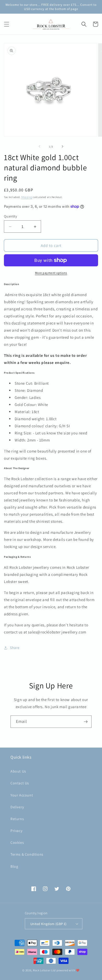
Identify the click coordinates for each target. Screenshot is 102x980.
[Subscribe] (85, 721)
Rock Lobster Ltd (44, 970)
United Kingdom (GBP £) (48, 924)
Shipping (26, 197)
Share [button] (15, 647)
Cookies (17, 842)
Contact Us (19, 783)
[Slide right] (62, 146)
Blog (14, 866)
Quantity (10, 216)
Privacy (16, 830)
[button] (6, 24)
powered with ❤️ (68, 970)
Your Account (21, 795)
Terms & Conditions (26, 854)
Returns (17, 818)
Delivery (17, 807)
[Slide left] (39, 146)
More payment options (51, 273)
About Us (18, 771)
